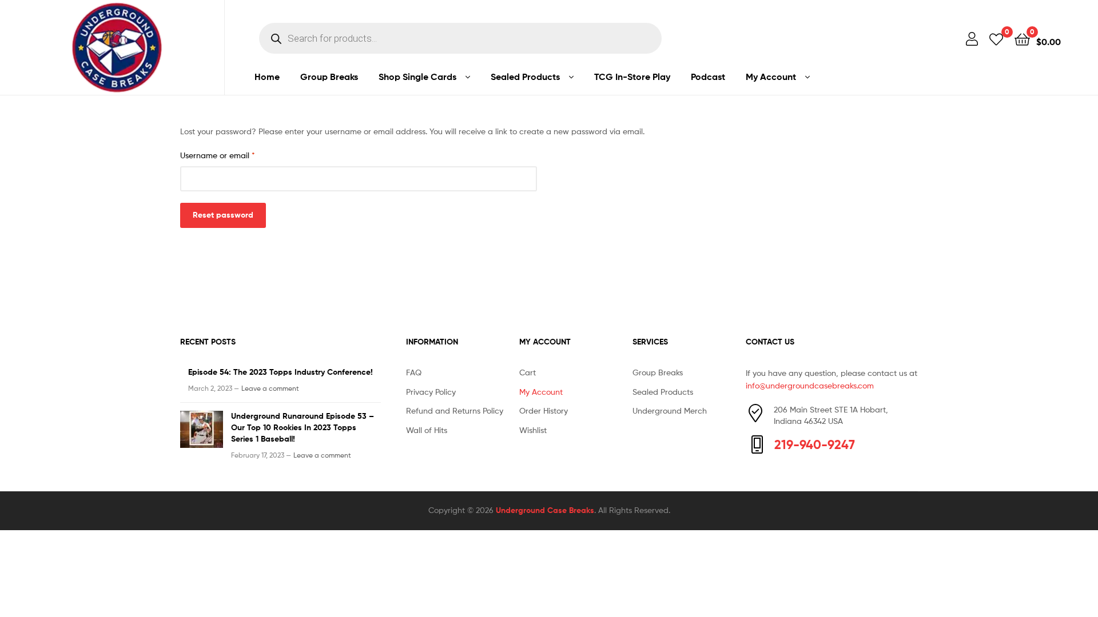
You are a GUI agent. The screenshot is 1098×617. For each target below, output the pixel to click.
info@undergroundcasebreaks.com (810, 385)
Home (267, 76)
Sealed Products (525, 76)
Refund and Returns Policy (454, 410)
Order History (543, 410)
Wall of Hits (426, 430)
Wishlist (533, 430)
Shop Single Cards (417, 76)
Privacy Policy (431, 391)
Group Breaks (329, 76)
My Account (771, 76)
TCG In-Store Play (632, 76)
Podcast (708, 76)
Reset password (223, 215)
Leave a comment (270, 388)
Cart (527, 372)
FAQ (413, 372)
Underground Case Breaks (545, 510)
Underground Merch (669, 410)
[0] (996, 38)
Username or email (234, 155)
